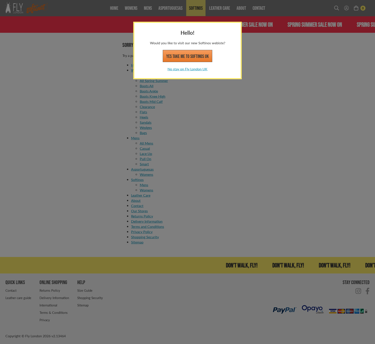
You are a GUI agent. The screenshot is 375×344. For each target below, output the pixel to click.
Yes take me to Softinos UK (187, 56)
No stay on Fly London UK (187, 68)
